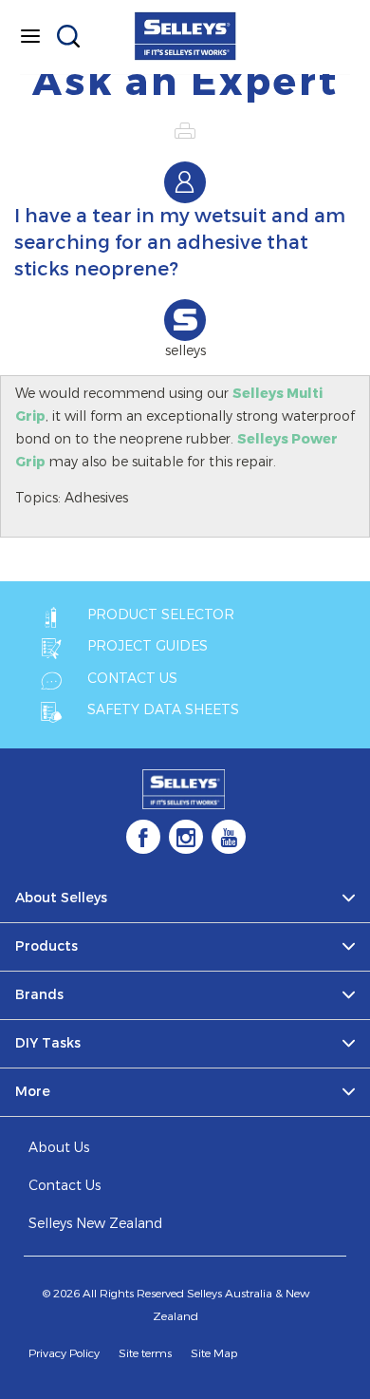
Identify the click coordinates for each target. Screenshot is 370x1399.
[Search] (68, 36)
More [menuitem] (32, 1092)
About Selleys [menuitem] (61, 898)
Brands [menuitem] (39, 995)
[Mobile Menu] (30, 36)
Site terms (145, 1353)
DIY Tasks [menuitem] (48, 1043)
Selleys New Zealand (95, 1224)
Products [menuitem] (46, 946)
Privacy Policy (64, 1353)
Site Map (214, 1353)
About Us (58, 1148)
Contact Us (64, 1186)
